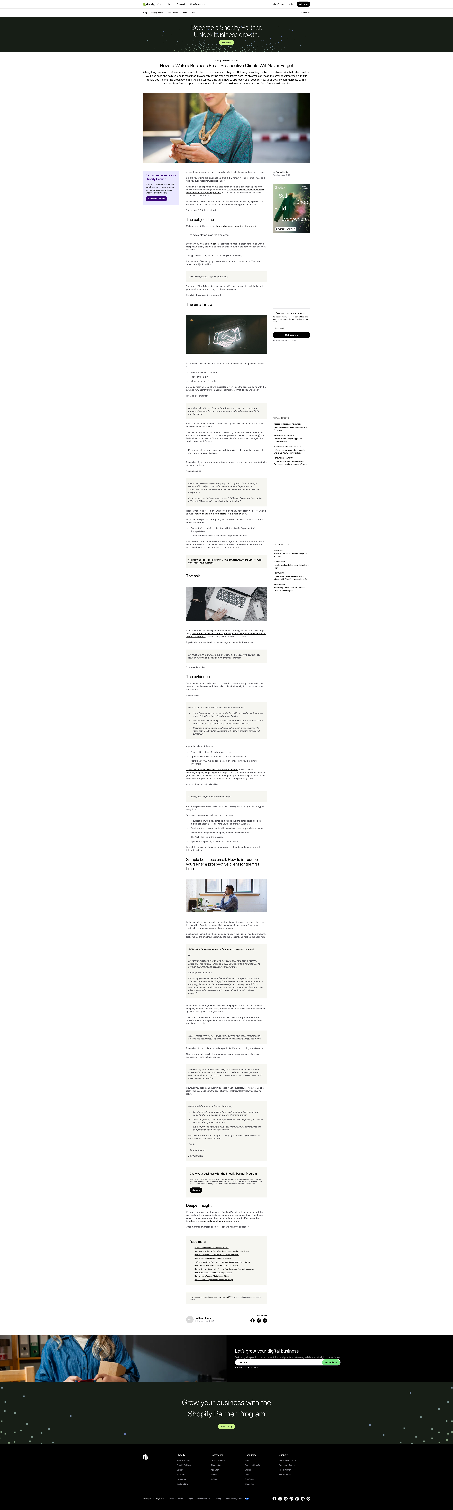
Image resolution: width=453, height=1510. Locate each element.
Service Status (285, 1474)
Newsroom (181, 1479)
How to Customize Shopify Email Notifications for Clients (217, 1255)
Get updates (291, 335)
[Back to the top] (145, 1457)
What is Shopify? (184, 1460)
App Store (215, 1470)
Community (181, 4)
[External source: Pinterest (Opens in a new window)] (308, 1499)
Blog (145, 12)
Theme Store (216, 1465)
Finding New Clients (230, 61)
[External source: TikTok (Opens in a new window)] (297, 1499)
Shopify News (157, 12)
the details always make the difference (234, 226)
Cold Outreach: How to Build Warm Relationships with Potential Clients (222, 1251)
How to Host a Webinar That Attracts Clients (212, 1276)
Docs (170, 4)
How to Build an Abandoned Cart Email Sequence (214, 1258)
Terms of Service (176, 1499)
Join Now (303, 4)
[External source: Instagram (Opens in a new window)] (291, 1499)
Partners (214, 1474)
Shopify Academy (198, 4)
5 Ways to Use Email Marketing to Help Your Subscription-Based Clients (222, 1262)
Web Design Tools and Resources (287, 424)
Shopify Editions (184, 1465)
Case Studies (172, 12)
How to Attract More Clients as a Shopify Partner (213, 1272)
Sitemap (217, 1499)
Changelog (249, 1484)
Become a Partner (156, 198)
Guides (248, 1470)
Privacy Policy (203, 1499)
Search (304, 12)
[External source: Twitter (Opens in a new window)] (259, 1320)
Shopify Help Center (287, 1460)
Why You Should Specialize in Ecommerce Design (214, 1280)
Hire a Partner (285, 1470)
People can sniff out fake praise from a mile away (219, 513)
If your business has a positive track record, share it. (212, 769)
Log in (290, 4)
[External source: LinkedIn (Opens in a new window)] (265, 1320)
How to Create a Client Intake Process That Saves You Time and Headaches (224, 1269)
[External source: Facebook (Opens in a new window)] (252, 1320)
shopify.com (278, 4)
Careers (180, 1470)
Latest (184, 12)
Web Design (278, 550)
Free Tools (249, 1479)
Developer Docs (218, 1460)
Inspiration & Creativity (283, 458)
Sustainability (182, 1484)
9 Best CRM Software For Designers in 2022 (212, 1248)
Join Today (226, 42)
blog (217, 61)
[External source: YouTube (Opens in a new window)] (286, 1499)
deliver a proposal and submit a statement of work (214, 1221)
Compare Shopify (252, 1465)
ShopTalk (215, 244)
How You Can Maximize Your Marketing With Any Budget (216, 1265)
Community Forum (287, 1465)
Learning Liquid (280, 562)
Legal (190, 1499)
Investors (181, 1474)
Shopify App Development (284, 435)
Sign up (196, 1190)
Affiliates (214, 1479)
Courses (248, 1474)
